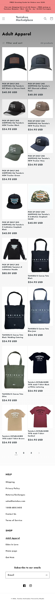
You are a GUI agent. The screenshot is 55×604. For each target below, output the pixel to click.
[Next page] (39, 453)
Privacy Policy (13, 488)
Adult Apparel (13, 538)
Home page (11, 550)
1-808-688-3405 (14, 507)
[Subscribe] (46, 575)
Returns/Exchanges (15, 494)
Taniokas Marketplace (24, 598)
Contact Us (11, 514)
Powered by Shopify (37, 598)
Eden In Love (12, 544)
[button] (3, 19)
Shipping (10, 482)
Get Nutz (10, 557)
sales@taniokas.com (15, 501)
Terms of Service (14, 520)
